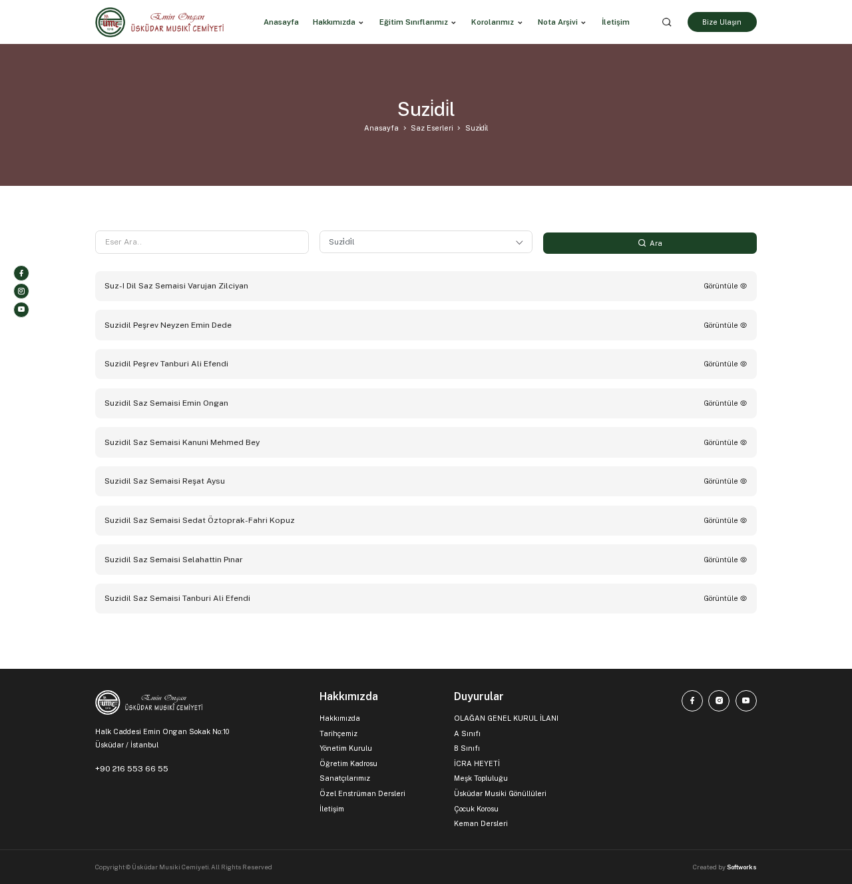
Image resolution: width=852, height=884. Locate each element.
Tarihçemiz (338, 733)
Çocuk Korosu (476, 809)
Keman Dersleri (481, 823)
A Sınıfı (467, 733)
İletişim (332, 809)
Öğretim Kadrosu (348, 763)
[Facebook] (21, 273)
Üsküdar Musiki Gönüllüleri (500, 793)
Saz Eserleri (432, 128)
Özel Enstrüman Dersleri (362, 793)
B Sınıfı (467, 748)
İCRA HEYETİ (477, 763)
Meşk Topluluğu (481, 778)
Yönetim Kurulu (346, 748)
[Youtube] (21, 310)
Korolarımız (492, 22)
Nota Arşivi (558, 22)
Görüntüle (722, 286)
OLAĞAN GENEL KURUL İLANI (506, 718)
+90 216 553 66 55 (131, 768)
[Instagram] (21, 291)
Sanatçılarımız (345, 778)
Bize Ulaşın (722, 22)
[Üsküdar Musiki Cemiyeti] (159, 22)
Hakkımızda (334, 22)
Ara (655, 243)
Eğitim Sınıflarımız (413, 22)
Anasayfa (381, 128)
